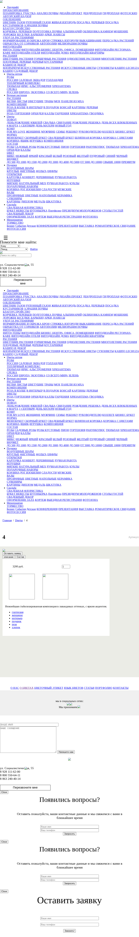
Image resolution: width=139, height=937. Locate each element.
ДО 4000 (64, 162)
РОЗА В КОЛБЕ (16, 107)
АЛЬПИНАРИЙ (72, 31)
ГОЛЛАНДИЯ (54, 80)
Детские (31, 225)
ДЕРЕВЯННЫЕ (45, 177)
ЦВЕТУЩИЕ (36, 101)
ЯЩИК (24, 140)
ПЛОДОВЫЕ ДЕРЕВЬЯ (17, 61)
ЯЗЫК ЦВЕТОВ (73, 687)
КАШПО (8, 71)
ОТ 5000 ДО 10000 (91, 162)
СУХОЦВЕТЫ (105, 67)
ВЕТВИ (11, 101)
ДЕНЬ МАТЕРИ (44, 125)
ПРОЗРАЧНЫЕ (15, 195)
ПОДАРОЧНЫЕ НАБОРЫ (22, 186)
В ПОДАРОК (51, 107)
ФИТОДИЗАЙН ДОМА (55, 52)
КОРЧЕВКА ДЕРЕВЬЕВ (17, 31)
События (20, 225)
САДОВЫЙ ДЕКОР (26, 71)
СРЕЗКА (12, 89)
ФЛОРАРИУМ (11, 67)
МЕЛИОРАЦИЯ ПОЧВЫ (72, 43)
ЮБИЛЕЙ (36, 122)
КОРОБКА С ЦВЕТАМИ (118, 137)
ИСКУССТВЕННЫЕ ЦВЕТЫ (78, 67)
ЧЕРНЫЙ (121, 156)
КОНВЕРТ (28, 177)
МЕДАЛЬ (39, 201)
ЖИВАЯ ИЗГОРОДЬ (64, 22)
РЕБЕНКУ (72, 131)
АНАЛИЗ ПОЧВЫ (47, 13)
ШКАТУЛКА (53, 201)
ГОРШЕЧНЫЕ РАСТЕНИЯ (50, 58)
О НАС (15, 687)
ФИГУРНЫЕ (27, 171)
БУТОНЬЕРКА (38, 210)
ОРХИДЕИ (13, 149)
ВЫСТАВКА (86, 225)
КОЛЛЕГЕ (108, 131)
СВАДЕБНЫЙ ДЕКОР (20, 213)
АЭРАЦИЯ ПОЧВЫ (36, 25)
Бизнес (11, 225)
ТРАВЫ (48, 101)
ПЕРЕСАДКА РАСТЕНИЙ (118, 40)
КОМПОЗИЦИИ (17, 104)
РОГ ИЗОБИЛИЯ (30, 189)
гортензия (17, 612)
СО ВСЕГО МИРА (57, 92)
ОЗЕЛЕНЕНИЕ (12, 19)
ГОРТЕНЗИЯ (22, 113)
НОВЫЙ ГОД (63, 125)
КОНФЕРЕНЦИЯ (47, 225)
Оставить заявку (12, 553)
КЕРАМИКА (64, 195)
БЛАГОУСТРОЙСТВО (16, 28)
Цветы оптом (14, 74)
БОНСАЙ (65, 107)
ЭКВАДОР (39, 80)
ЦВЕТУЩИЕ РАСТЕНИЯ (18, 58)
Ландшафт (13, 7)
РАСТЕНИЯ (10, 55)
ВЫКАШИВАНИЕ (90, 40)
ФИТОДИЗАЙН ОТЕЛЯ (25, 52)
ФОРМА (12, 134)
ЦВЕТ (10, 152)
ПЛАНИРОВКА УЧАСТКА (19, 13)
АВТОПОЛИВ (48, 43)
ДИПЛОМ (27, 201)
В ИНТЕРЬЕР (34, 107)
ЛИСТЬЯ (22, 101)
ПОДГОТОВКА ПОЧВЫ (47, 31)
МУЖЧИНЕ (48, 131)
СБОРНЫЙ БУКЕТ (35, 137)
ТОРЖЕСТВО (15, 222)
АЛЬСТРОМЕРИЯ (40, 86)
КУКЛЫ (74, 183)
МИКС (11, 156)
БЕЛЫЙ (57, 156)
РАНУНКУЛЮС (95, 146)
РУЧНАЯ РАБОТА (66, 177)
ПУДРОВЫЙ (97, 156)
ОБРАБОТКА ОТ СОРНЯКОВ (21, 43)
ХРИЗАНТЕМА (61, 86)
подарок (16, 621)
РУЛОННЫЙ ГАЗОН (38, 22)
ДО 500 (11, 162)
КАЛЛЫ (49, 113)
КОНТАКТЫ (120, 687)
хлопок (16, 627)
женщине (17, 615)
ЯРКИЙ (33, 156)
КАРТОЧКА (14, 177)
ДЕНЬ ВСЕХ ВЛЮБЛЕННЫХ (119, 122)
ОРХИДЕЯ (37, 113)
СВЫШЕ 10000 (112, 162)
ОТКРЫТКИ (14, 174)
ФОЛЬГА (41, 171)
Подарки (12, 165)
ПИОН (65, 146)
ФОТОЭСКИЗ (128, 13)
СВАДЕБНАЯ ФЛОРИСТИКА (25, 207)
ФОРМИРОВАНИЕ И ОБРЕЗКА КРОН (26, 40)
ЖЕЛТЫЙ (83, 156)
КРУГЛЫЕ (13, 171)
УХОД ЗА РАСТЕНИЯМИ (18, 37)
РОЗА (10, 113)
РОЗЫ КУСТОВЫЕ (48, 146)
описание (8, 557)
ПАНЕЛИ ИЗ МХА (72, 101)
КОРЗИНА (13, 140)
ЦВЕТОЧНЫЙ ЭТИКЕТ (48, 687)
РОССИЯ (12, 80)
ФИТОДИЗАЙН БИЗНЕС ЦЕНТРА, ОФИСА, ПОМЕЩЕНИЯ (57, 49)
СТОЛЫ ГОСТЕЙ (112, 210)
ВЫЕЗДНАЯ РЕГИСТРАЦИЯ (64, 216)
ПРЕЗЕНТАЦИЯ (68, 225)
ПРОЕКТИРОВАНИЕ (16, 10)
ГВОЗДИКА (96, 113)
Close (4, 792)
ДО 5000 (75, 162)
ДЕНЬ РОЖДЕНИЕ (18, 122)
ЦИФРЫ (52, 171)
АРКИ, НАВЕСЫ (54, 34)
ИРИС (25, 86)
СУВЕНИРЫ (14, 198)
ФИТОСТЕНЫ (12, 49)
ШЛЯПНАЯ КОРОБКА (89, 137)
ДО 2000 (42, 162)
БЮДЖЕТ (12, 159)
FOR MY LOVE (16, 131)
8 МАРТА (12, 125)
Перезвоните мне (23, 281)
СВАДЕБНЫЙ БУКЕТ (61, 137)
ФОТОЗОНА (90, 216)
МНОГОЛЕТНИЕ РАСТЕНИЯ (119, 58)
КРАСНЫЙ (45, 156)
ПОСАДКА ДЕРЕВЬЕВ (91, 22)
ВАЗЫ (10, 192)
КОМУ (11, 128)
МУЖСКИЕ (64, 189)
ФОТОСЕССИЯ (16, 228)
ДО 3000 (53, 162)
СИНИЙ (110, 156)
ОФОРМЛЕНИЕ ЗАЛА (20, 216)
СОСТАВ (12, 143)
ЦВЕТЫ (11, 110)
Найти (34, 249)
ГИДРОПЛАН (111, 13)
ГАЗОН (21, 22)
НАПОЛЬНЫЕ (48, 195)
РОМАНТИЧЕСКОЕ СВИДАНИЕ (115, 225)
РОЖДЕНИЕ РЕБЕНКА (86, 122)
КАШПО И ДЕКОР (14, 64)
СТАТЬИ (89, 687)
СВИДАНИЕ (64, 122)
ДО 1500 (32, 162)
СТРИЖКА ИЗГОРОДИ (64, 40)
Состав (20, 557)
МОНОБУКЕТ (15, 137)
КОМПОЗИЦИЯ (53, 140)
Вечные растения (17, 95)
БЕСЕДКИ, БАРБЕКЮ (30, 34)
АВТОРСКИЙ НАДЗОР (17, 16)
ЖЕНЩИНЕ (33, 131)
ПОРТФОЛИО (103, 687)
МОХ (57, 101)
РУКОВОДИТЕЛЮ (90, 131)
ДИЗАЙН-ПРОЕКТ (70, 13)
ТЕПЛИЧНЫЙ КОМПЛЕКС (24, 83)
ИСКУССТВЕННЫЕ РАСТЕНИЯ (40, 67)
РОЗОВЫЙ (69, 156)
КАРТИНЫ (78, 107)
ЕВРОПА (24, 92)
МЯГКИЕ (12, 183)
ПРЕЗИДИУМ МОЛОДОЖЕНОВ (81, 210)
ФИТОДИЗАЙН (12, 46)
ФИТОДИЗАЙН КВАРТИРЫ (87, 52)
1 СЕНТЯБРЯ (27, 125)
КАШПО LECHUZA (127, 67)
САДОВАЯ (25, 80)
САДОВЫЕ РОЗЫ (25, 146)
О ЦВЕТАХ (27, 687)
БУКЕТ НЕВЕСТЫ (18, 210)
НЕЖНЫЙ (22, 156)
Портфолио (54, 210)
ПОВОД (11, 119)
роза (14, 624)
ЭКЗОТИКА (38, 92)
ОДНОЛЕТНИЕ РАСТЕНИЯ (84, 58)
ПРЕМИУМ (128, 162)
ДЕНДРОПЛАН (92, 13)
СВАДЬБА (49, 122)
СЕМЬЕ (60, 131)
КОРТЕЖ (40, 216)
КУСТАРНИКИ (53, 61)
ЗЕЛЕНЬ (73, 92)
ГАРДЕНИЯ (62, 113)
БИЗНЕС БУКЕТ (125, 131)
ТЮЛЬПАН (14, 86)
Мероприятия (15, 219)
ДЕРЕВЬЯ (38, 61)
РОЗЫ (10, 77)
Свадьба (11, 204)
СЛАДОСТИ (49, 189)
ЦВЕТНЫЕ (31, 195)
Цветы (10, 116)
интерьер (17, 618)
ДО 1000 (21, 162)
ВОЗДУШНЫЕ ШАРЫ (20, 168)
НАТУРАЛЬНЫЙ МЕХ (32, 183)
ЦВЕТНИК (9, 22)
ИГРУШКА (36, 140)
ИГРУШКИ (13, 180)
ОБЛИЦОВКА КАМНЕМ (98, 31)
